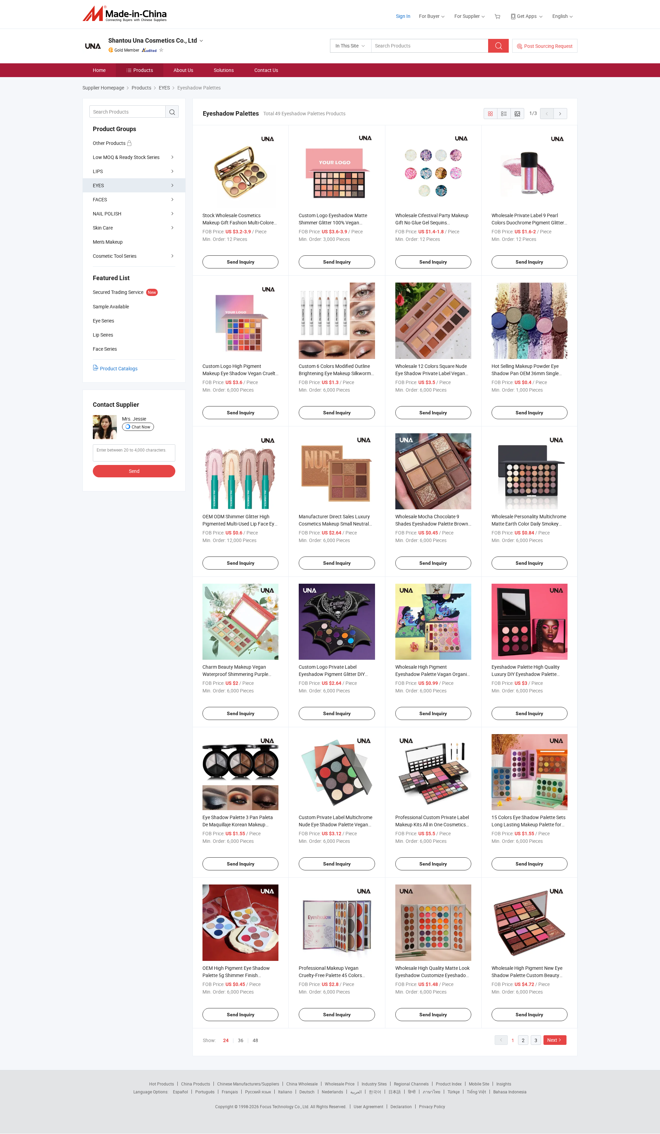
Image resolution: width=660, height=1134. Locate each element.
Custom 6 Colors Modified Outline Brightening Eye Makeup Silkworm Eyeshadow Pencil (335, 373)
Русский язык (258, 1091)
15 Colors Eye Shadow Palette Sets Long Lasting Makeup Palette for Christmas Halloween (528, 824)
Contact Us (266, 70)
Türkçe (454, 1091)
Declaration (401, 1106)
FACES (100, 199)
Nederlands (332, 1091)
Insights (503, 1084)
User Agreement (368, 1106)
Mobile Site (479, 1084)
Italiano (285, 1091)
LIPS (98, 171)
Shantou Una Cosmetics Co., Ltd (152, 40)
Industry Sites (374, 1084)
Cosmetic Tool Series (114, 256)
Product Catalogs (119, 368)
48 (255, 1040)
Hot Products (161, 1084)
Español (180, 1091)
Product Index (449, 1084)
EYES (98, 185)
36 (240, 1040)
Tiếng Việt (476, 1091)
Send (134, 471)
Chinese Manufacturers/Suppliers (248, 1084)
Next (552, 1040)
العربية (356, 1091)
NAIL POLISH (107, 213)
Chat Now (141, 427)
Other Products (109, 143)
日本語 (394, 1091)
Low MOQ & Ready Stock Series (126, 157)
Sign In (403, 16)
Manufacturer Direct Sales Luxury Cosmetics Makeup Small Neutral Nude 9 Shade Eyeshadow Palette (334, 523)
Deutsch (307, 1091)
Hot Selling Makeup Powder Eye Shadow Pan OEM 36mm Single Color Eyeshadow (525, 373)
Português (204, 1091)
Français (230, 1091)
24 (226, 1040)
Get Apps (527, 16)
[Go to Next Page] (560, 113)
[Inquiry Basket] (498, 16)
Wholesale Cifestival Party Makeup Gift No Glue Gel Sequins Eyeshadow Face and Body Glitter (432, 222)
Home (99, 70)
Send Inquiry (240, 262)
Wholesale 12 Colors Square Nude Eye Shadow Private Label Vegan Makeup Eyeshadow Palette (431, 373)
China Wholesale (302, 1084)
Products (143, 70)
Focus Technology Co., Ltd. (285, 1106)
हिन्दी (412, 1091)
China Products (195, 1084)
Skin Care (103, 227)
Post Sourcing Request (548, 46)
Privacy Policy (432, 1106)
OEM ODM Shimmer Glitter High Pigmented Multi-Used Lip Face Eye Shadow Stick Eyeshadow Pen (239, 523)
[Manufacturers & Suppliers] (126, 14)
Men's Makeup (108, 242)
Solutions (224, 70)
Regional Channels (411, 1084)
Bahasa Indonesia (510, 1091)
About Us (183, 70)
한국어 (375, 1091)
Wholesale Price (339, 1084)
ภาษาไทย (431, 1091)
